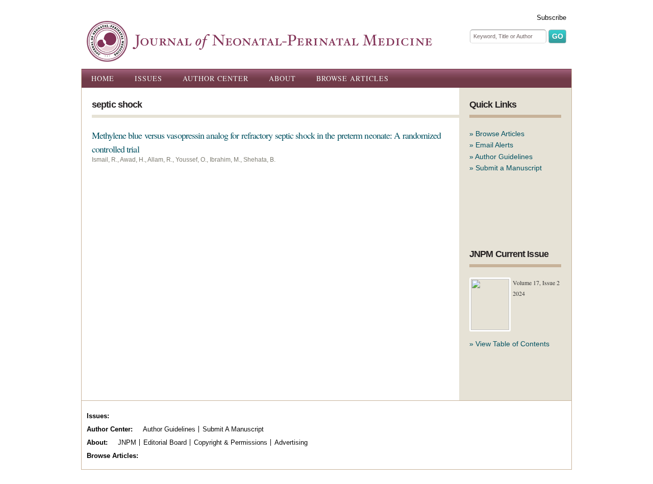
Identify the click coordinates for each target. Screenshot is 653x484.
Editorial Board (165, 442)
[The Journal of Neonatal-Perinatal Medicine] (259, 56)
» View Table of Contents (509, 344)
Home (102, 78)
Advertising (291, 442)
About (282, 78)
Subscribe (551, 17)
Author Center (215, 78)
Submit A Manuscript (233, 429)
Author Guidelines (504, 156)
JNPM (127, 442)
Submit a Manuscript (508, 168)
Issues (148, 78)
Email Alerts (494, 145)
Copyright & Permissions (230, 442)
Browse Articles (352, 78)
